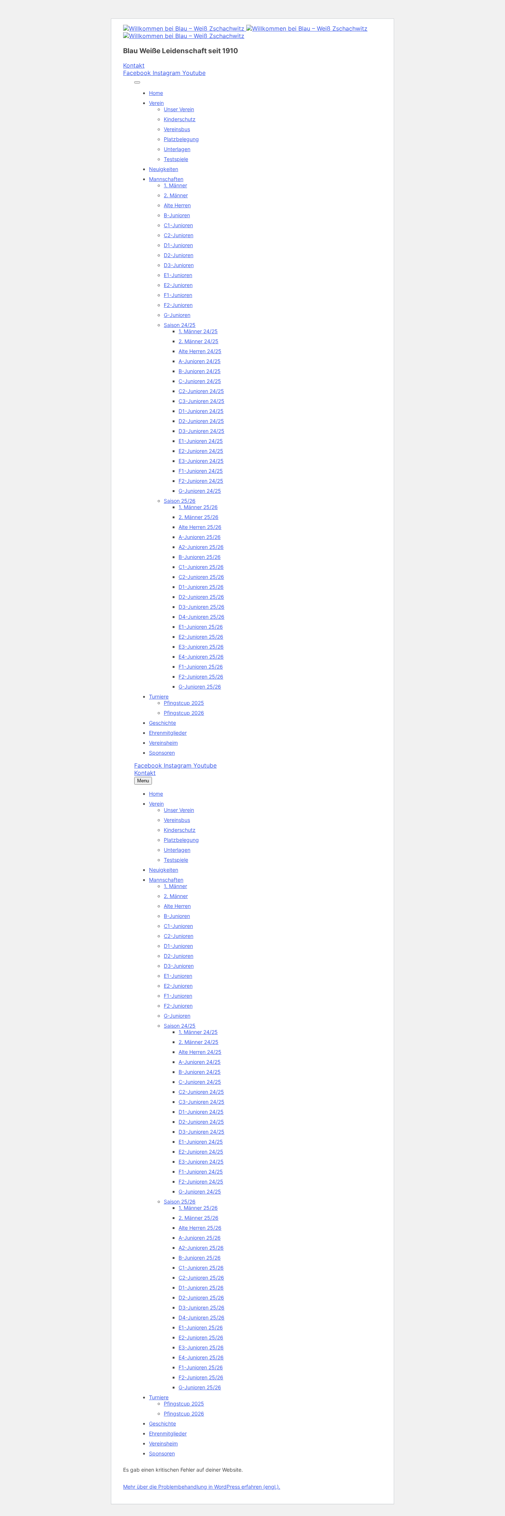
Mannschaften (166, 179)
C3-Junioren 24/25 (201, 401)
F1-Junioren (178, 295)
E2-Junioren (178, 285)
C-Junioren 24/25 (200, 381)
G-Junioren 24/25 (200, 491)
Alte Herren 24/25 (200, 351)
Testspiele (176, 159)
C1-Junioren (178, 225)
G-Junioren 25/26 (200, 686)
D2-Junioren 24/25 (201, 421)
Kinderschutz (180, 119)
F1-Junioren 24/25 (201, 471)
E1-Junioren (178, 275)
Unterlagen (177, 149)
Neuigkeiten (163, 169)
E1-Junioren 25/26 (201, 627)
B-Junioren (177, 215)
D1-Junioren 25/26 (201, 587)
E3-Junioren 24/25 (201, 461)
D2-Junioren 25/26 (201, 597)
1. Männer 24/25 (198, 331)
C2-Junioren (178, 235)
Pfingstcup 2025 (184, 703)
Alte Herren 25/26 (200, 527)
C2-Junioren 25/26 (201, 577)
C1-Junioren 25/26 (201, 567)
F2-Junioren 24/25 (201, 481)
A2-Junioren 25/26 (201, 547)
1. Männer (175, 185)
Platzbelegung (181, 139)
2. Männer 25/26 (198, 517)
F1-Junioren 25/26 (201, 666)
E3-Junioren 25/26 (201, 646)
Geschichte (162, 723)
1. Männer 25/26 (198, 507)
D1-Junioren (178, 245)
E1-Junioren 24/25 (201, 441)
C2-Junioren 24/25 (201, 391)
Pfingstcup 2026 (184, 713)
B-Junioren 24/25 (200, 371)
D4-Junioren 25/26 (201, 617)
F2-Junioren (178, 305)
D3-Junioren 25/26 (201, 607)
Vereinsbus (177, 129)
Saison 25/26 (180, 501)
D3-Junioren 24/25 (201, 431)
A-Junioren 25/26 (200, 537)
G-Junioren (177, 315)
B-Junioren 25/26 (200, 557)
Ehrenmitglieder (168, 733)
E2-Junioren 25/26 (201, 637)
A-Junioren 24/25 (200, 361)
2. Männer (176, 195)
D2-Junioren (178, 255)
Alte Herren (177, 205)
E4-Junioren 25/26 (201, 656)
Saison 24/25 (180, 325)
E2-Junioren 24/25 (201, 451)
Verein (156, 103)
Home (156, 93)
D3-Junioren (179, 265)
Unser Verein (179, 109)
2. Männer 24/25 (198, 341)
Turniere (159, 696)
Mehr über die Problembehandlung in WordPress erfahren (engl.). (201, 1486)
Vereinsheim (163, 743)
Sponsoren (162, 753)
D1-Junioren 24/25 (201, 411)
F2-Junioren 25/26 (201, 676)
